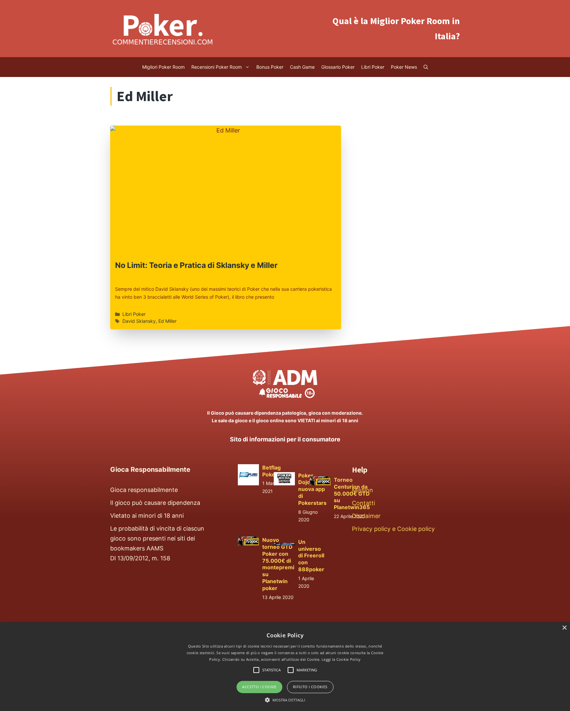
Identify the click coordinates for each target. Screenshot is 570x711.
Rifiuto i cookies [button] (310, 686)
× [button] (564, 627)
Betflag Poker (271, 471)
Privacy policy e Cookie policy (393, 528)
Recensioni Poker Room (216, 67)
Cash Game (302, 67)
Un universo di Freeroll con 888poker (311, 556)
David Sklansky (139, 321)
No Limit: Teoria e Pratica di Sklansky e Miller (196, 265)
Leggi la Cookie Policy (341, 659)
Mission (362, 490)
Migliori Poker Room (163, 67)
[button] (285, 699)
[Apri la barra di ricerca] (425, 67)
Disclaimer (366, 515)
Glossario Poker (338, 67)
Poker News (404, 67)
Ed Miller (167, 321)
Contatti (363, 503)
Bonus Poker (269, 67)
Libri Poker (372, 67)
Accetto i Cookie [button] (259, 686)
